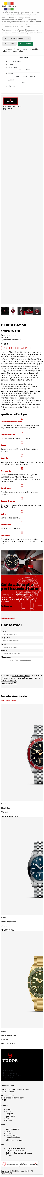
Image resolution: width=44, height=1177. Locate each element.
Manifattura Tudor (12, 106)
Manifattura (24, 57)
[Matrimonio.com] (10, 1166)
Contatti (11, 86)
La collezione (10, 1073)
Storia (10, 64)
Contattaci (8, 1077)
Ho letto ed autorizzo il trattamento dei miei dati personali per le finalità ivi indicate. (21, 677)
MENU (7, 109)
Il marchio (8, 1070)
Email (3, 644)
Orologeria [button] (13, 67)
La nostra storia (14, 61)
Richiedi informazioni (16, 348)
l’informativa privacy (21, 675)
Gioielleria (10, 1118)
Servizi (28, 70)
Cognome (5, 637)
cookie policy (35, 22)
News (8, 1131)
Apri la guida (6, 606)
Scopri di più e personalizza (17, 38)
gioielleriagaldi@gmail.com (12, 1098)
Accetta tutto (25, 44)
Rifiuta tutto (9, 44)
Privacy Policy (17, 51)
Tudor (8, 1112)
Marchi (20, 70)
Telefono (5, 650)
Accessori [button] (12, 80)
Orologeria (10, 1116)
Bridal (24, 76)
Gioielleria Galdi (7, 1086)
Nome (4, 631)
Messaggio (6, 657)
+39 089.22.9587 (8, 1096)
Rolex (8, 1109)
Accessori (10, 1120)
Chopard (9, 1114)
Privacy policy (11, 1135)
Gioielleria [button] (12, 73)
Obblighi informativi (14, 1140)
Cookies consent (13, 1138)
